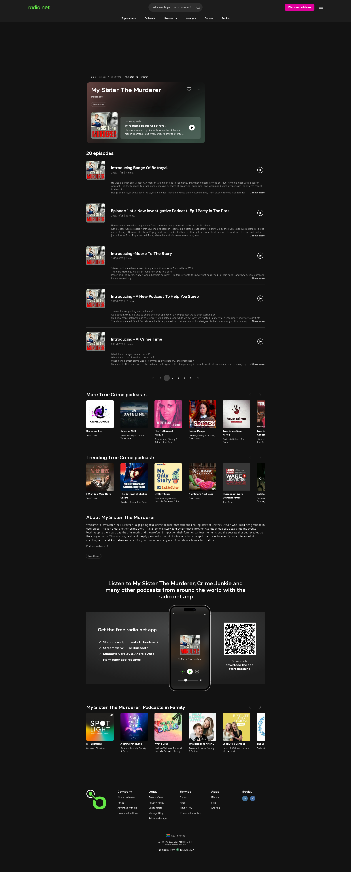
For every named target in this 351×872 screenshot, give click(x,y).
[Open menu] (321, 7)
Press (121, 803)
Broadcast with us (128, 813)
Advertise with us (127, 808)
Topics (225, 18)
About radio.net (126, 797)
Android (215, 808)
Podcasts (149, 18)
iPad (213, 803)
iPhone (215, 797)
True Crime (98, 105)
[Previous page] (160, 378)
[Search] (198, 7)
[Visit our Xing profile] (252, 798)
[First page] (153, 378)
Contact (184, 797)
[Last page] (198, 378)
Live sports (170, 18)
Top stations (129, 18)
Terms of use (156, 797)
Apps (183, 803)
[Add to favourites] (189, 89)
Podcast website (95, 546)
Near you (191, 18)
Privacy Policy (156, 803)
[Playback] (192, 127)
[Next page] (191, 378)
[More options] (198, 89)
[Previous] (249, 393)
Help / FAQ (186, 808)
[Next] (260, 393)
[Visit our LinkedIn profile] (245, 798)
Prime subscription (190, 813)
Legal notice (155, 808)
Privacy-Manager (158, 818)
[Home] (92, 76)
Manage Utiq (156, 813)
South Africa (178, 835)
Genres (209, 18)
